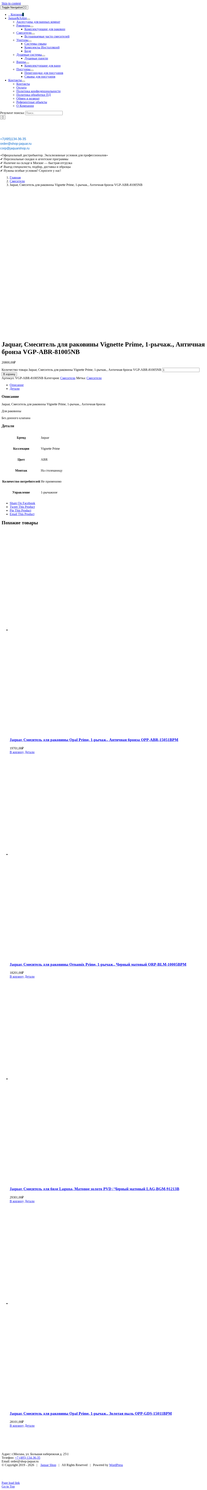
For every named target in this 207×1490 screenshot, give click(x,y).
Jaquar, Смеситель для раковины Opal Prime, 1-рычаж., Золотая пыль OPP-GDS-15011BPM (91, 1413)
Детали (30, 752)
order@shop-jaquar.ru (16, 143)
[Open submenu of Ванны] (27, 63)
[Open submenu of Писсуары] (32, 70)
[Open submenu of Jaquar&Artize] (28, 19)
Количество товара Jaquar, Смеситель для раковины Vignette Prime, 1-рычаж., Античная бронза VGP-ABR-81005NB (81, 369)
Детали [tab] (15, 388)
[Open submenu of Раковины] (31, 26)
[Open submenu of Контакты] (23, 81)
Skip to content (11, 3)
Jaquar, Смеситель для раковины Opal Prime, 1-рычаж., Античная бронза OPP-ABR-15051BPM (94, 740)
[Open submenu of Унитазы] (30, 41)
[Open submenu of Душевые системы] (43, 55)
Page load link (11, 1483)
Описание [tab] (17, 385)
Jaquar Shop (48, 1465)
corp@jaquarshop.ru (15, 148)
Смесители (67, 378)
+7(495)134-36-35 (13, 139)
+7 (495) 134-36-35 (27, 1457)
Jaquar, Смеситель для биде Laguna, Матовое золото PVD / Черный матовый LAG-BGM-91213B (94, 1189)
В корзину (9, 374)
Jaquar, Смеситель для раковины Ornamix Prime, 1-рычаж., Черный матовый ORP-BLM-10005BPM (98, 964)
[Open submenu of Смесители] (33, 33)
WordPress (116, 1465)
